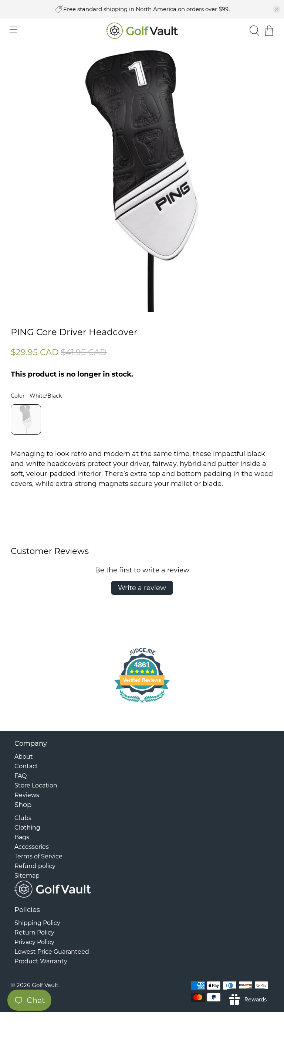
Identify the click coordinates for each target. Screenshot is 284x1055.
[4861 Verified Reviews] (142, 704)
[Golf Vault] (142, 31)
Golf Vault (45, 984)
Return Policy (34, 932)
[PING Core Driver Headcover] (142, 181)
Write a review (142, 588)
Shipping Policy (37, 922)
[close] (276, 9)
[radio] (26, 419)
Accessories (31, 846)
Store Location (35, 785)
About (23, 756)
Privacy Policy (34, 942)
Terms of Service (38, 856)
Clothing (27, 827)
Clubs (22, 817)
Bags (21, 837)
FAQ (20, 775)
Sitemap (27, 875)
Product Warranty (40, 961)
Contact (26, 766)
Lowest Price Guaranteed (51, 951)
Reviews (26, 795)
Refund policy (34, 865)
